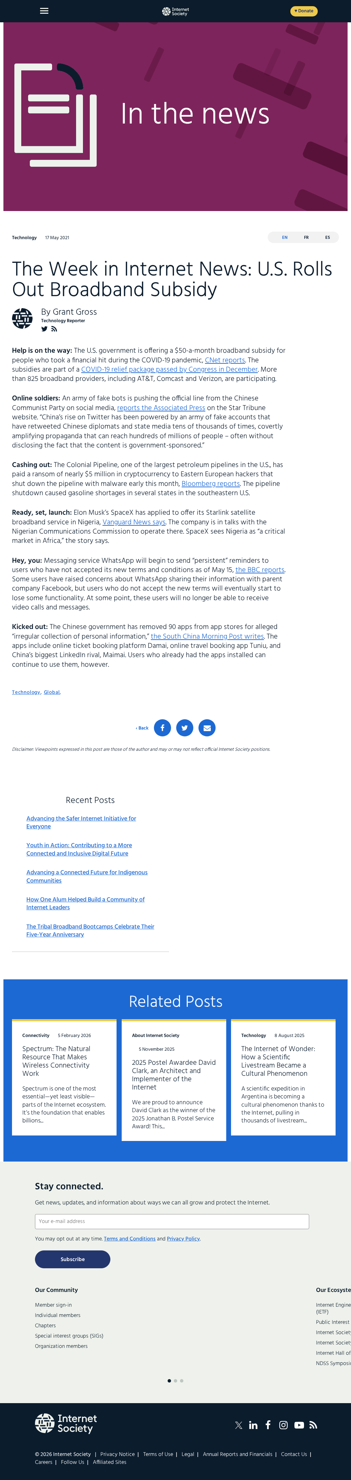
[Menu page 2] (175, 1381)
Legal (188, 1454)
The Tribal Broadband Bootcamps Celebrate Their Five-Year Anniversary (90, 931)
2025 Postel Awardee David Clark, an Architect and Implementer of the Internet (174, 1075)
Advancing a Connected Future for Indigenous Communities (87, 877)
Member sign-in (53, 1305)
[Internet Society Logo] (66, 1423)
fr (306, 237)
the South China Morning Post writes (207, 636)
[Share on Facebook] (162, 727)
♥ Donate (303, 11)
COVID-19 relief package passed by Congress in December (169, 369)
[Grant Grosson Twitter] (44, 329)
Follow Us (72, 1462)
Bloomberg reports (211, 484)
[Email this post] (207, 727)
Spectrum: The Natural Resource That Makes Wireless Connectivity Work (56, 1062)
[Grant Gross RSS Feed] (54, 329)
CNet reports (225, 360)
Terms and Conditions (130, 1239)
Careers (43, 1462)
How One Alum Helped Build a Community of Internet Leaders (85, 904)
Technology (26, 692)
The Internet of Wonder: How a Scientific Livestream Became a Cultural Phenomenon (278, 1062)
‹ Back (142, 728)
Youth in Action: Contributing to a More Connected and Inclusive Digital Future (79, 850)
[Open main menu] (44, 10)
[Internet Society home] (175, 11)
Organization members (61, 1346)
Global (52, 692)
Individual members (58, 1315)
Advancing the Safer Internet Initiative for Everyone (81, 823)
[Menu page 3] (181, 1381)
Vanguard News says (134, 522)
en (285, 237)
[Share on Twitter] (184, 727)
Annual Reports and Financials (238, 1454)
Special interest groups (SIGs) (69, 1336)
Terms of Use (158, 1454)
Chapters (45, 1325)
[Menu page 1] (169, 1381)
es (327, 237)
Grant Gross (75, 312)
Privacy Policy (183, 1239)
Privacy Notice (117, 1454)
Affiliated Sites (109, 1462)
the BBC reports (260, 570)
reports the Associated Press (161, 408)
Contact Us (294, 1454)
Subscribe (73, 1259)
